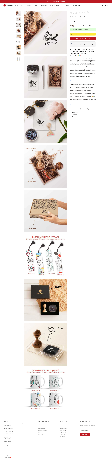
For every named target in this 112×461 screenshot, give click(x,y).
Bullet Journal (76, 5)
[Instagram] (7, 446)
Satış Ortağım (63, 436)
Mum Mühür (29, 5)
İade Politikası (63, 430)
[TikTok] (10, 446)
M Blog (61, 439)
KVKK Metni (62, 424)
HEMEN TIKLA (93, 43)
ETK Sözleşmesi (63, 426)
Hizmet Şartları (63, 434)
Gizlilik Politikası (63, 428)
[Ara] (105, 5)
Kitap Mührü (19, 5)
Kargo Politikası (63, 432)
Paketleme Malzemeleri (57, 5)
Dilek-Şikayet (62, 441)
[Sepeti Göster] (108, 5)
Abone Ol (85, 434)
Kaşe (67, 5)
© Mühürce (8, 455)
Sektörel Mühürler (41, 5)
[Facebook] (4, 446)
